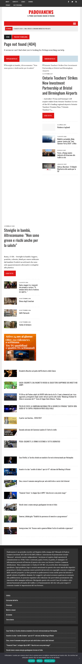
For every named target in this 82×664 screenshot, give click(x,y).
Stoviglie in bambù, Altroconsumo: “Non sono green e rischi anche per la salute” (21, 237)
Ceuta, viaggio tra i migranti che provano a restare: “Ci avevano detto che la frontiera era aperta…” (29, 288)
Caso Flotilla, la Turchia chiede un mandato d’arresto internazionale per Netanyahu (46, 457)
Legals (23, 2)
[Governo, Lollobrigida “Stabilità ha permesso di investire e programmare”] (10, 521)
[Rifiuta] (79, 658)
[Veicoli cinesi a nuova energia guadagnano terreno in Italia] (10, 509)
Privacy (8, 5)
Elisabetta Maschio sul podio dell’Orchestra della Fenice (37, 371)
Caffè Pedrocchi (24, 313)
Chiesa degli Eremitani (26, 301)
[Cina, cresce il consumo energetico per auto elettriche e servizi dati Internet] (10, 486)
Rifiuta (39, 661)
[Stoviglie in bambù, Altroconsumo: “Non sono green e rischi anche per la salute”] (22, 223)
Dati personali (17, 5)
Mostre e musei (11, 610)
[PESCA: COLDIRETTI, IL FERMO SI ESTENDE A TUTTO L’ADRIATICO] (10, 446)
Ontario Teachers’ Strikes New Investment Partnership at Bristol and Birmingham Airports (60, 85)
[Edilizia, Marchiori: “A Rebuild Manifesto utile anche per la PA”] (48, 169)
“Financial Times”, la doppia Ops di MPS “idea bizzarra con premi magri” (42, 493)
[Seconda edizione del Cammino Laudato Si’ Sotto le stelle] (10, 434)
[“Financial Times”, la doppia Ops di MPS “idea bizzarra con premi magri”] (10, 497)
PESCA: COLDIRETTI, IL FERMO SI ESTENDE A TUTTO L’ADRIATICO (39, 441)
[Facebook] (68, 1)
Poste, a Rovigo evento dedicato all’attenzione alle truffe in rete (66, 155)
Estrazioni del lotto (12, 600)
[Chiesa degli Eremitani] (10, 303)
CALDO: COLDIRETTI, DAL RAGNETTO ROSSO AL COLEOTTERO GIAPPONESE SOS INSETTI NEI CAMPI (48, 383)
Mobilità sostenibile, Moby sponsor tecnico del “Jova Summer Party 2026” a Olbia (66, 141)
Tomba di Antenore (25, 324)
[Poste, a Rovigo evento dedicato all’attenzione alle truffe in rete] (48, 155)
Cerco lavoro (10, 619)
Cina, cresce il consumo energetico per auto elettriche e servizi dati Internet (44, 481)
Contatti (15, 2)
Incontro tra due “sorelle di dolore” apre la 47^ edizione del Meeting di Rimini (44, 469)
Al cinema (9, 614)
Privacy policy (49, 661)
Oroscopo (9, 605)
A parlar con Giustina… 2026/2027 (30, 418)
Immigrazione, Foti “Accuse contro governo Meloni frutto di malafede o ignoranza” (46, 528)
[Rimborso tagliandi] (48, 129)
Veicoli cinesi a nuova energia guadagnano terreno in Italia (38, 504)
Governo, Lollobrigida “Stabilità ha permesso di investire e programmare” (43, 516)
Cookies (30, 2)
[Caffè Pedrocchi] (10, 315)
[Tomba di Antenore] (10, 327)
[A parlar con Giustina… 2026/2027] (10, 422)
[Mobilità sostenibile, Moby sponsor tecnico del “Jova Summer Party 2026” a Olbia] (48, 141)
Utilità (8, 595)
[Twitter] (72, 1)
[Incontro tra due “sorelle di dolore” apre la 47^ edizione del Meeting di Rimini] (10, 474)
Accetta (31, 661)
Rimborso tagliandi (63, 127)
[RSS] (76, 1)
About (7, 2)
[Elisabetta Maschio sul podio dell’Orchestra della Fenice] (10, 375)
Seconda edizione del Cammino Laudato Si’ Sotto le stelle (38, 429)
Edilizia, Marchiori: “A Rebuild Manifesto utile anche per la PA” (67, 169)
